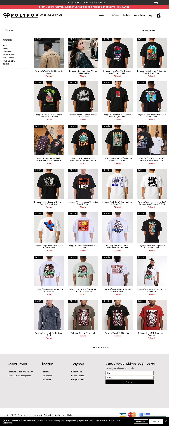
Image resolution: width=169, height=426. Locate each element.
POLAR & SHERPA (9, 61)
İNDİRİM (6, 64)
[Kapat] (165, 421)
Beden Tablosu (78, 375)
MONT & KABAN (8, 57)
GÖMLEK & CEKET (9, 54)
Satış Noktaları (77, 379)
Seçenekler (140, 421)
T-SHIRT (5, 48)
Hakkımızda (77, 371)
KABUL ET (156, 421)
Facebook (47, 379)
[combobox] (154, 30)
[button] (159, 15)
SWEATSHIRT (7, 51)
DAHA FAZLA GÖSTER (100, 347)
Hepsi (4, 45)
